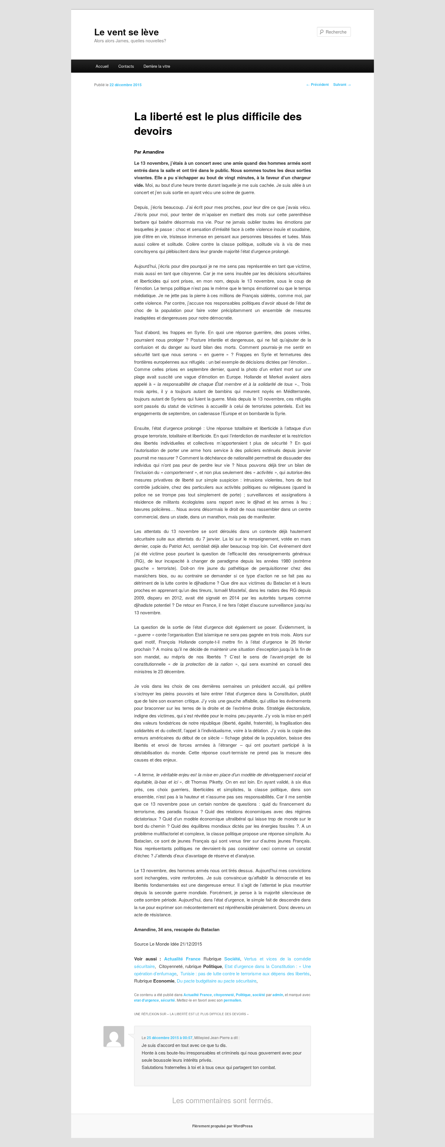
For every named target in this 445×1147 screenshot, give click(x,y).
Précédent (317, 84)
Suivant (342, 84)
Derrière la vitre (156, 66)
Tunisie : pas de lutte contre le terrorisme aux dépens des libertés (245, 973)
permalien (232, 1000)
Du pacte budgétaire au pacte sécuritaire (216, 980)
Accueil (102, 66)
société (258, 994)
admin (277, 994)
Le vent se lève (126, 31)
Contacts (126, 66)
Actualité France (182, 958)
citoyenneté (224, 994)
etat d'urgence (146, 1000)
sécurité (168, 1000)
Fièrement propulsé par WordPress (222, 1126)
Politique (243, 994)
